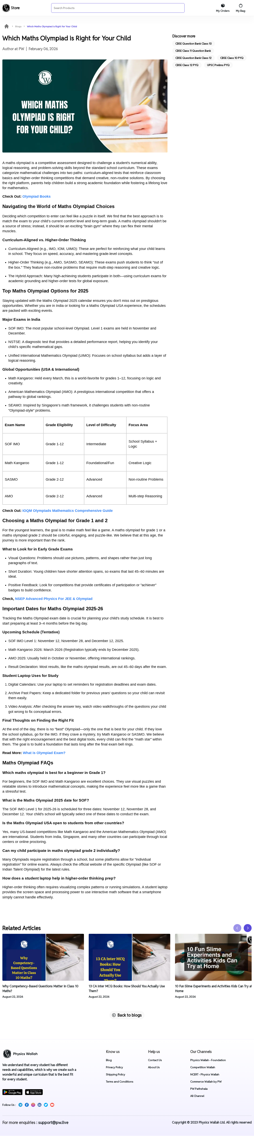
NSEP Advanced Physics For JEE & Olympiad (53, 599)
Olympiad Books (36, 196)
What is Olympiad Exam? (44, 753)
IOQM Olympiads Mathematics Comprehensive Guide (67, 511)
